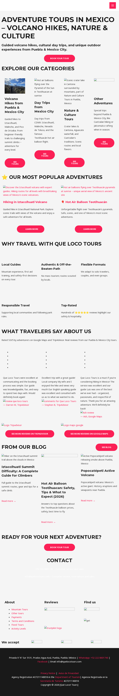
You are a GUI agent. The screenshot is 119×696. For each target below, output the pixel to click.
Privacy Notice (48, 673)
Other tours (17, 613)
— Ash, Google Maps (91, 416)
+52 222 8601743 (100, 657)
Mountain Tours (19, 609)
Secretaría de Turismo (51, 680)
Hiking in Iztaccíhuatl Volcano (25, 202)
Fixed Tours (17, 624)
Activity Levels (18, 628)
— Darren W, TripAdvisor (16, 404)
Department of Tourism (67, 677)
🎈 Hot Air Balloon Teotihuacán (84, 202)
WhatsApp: (84, 657)
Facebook (42, 661)
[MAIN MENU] (112, 5)
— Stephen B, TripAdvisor (55, 404)
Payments (16, 617)
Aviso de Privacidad (69, 673)
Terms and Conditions (22, 621)
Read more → (9, 500)
